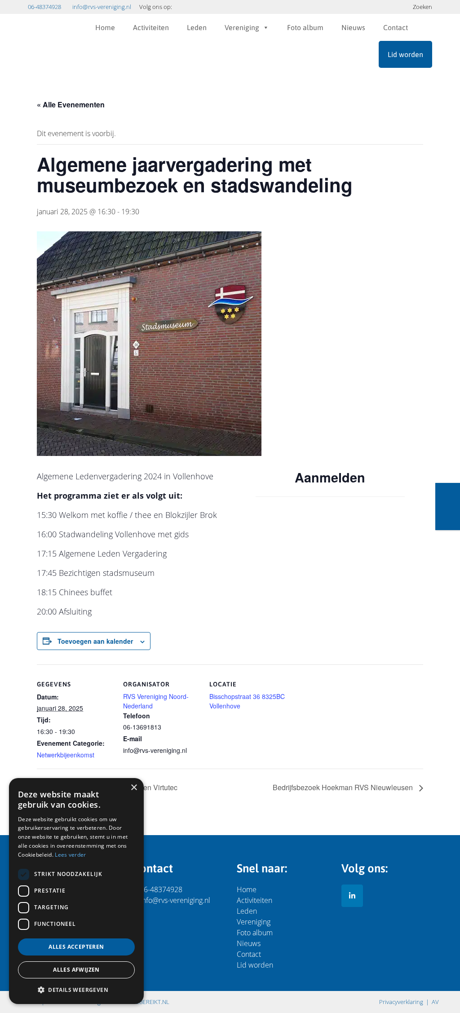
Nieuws (353, 27)
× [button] (133, 787)
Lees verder (70, 854)
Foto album (305, 27)
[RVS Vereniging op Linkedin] (352, 896)
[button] (76, 989)
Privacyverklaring (401, 1002)
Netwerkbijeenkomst (65, 754)
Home (105, 27)
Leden (197, 27)
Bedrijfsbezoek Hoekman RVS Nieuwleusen (344, 787)
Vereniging (242, 27)
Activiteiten (151, 27)
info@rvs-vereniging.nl (101, 7)
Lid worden (405, 54)
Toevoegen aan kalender (95, 641)
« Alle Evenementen (71, 104)
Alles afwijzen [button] (76, 969)
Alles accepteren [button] (76, 947)
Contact (395, 27)
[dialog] (76, 891)
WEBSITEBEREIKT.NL (142, 1002)
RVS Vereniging (50, 41)
